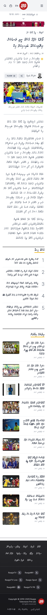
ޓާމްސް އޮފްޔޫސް (11, 609)
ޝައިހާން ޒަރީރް (31, 75)
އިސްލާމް (29, 560)
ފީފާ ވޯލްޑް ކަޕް (31, 32)
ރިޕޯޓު (31, 553)
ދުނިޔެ (32, 546)
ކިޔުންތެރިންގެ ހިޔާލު (23, 609)
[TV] (10, 5)
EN (16, 5)
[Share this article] (21, 76)
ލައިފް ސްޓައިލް (19, 560)
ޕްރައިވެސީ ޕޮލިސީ (35, 609)
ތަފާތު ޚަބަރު (9, 553)
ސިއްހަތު (38, 553)
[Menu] (41, 5)
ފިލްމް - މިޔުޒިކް (21, 553)
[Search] (5, 5)
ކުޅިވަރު (41, 32)
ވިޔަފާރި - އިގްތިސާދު (13, 546)
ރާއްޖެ (38, 546)
